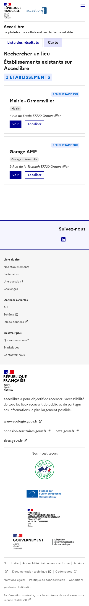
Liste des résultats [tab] (23, 42)
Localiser (36, 125)
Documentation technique (29, 572)
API (6, 307)
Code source (63, 572)
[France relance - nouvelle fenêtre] (44, 469)
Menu (82, 6)
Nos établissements (16, 267)
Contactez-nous (14, 355)
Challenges (11, 289)
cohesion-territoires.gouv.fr (25, 431)
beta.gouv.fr (64, 431)
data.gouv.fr (13, 440)
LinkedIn (63, 239)
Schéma (9, 315)
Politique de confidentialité (47, 580)
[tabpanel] (44, 133)
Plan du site (11, 563)
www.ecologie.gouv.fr (21, 421)
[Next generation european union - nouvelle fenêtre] (44, 493)
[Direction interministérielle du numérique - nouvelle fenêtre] (44, 542)
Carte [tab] (53, 42)
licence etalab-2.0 (15, 600)
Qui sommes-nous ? (16, 340)
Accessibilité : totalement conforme (46, 563)
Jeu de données (14, 322)
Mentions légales (14, 580)
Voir (16, 125)
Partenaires (11, 274)
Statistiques (11, 348)
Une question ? (13, 282)
